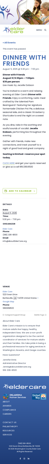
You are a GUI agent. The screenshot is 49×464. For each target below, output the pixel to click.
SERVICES (7, 434)
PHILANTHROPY (10, 426)
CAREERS (7, 414)
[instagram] (24, 458)
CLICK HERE (9, 163)
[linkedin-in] (28, 458)
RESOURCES (9, 430)
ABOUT (6, 401)
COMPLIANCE (9, 409)
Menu (39, 30)
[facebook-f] (20, 458)
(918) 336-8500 (24, 443)
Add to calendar (20, 191)
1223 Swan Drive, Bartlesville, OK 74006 (24, 446)
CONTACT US (9, 422)
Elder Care (7, 228)
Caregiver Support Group (14, 315)
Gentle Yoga (39, 315)
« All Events (9, 42)
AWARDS (7, 405)
